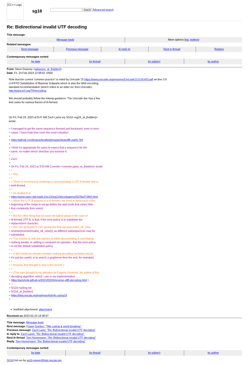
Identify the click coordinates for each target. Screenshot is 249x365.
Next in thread (171, 49)
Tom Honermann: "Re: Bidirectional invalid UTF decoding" (61, 337)
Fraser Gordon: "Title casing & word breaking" (53, 326)
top (187, 39)
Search (87, 10)
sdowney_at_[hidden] (47, 69)
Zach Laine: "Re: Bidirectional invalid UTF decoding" (64, 330)
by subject (154, 61)
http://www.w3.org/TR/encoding (27, 90)
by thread (94, 61)
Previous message (77, 49)
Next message (29, 49)
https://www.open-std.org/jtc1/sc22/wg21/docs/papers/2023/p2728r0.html (54, 196)
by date (35, 61)
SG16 (10, 360)
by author (213, 61)
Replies (219, 49)
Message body (65, 39)
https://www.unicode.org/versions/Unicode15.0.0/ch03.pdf (118, 79)
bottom (194, 39)
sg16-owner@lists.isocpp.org (44, 360)
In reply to (124, 49)
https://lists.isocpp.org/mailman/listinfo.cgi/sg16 (39, 295)
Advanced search (103, 9)
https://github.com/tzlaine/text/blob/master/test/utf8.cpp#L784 (47, 140)
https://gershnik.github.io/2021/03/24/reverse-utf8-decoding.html (49, 280)
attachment (45, 309)
